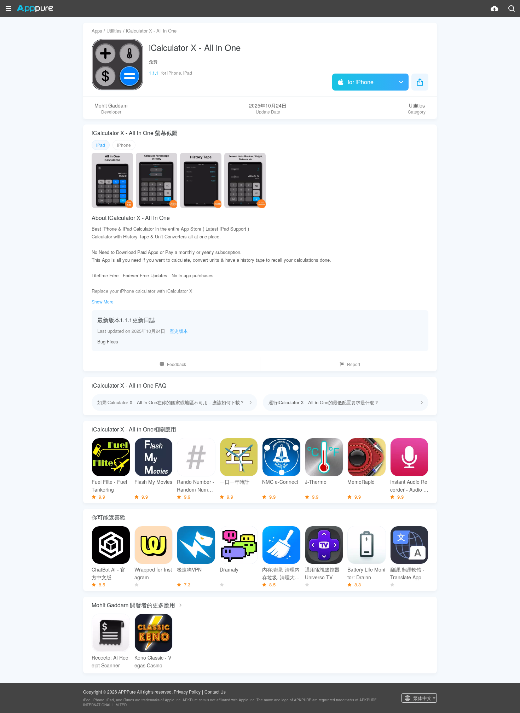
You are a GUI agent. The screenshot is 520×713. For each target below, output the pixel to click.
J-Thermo (316, 481)
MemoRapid (361, 481)
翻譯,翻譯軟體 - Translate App (407, 573)
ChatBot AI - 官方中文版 (108, 573)
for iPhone (361, 82)
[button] (8, 8)
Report (353, 364)
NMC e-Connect (280, 481)
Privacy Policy (187, 692)
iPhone (124, 145)
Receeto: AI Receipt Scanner (110, 661)
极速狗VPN (189, 569)
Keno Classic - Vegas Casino (152, 661)
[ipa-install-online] (494, 8)
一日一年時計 (234, 481)
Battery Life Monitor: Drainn (366, 573)
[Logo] (35, 8)
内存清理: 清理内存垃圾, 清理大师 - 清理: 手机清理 (281, 573)
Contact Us (215, 692)
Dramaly (229, 569)
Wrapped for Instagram (153, 573)
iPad (100, 145)
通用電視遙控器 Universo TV (322, 573)
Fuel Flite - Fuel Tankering (109, 485)
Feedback (176, 364)
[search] (511, 8)
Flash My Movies (153, 481)
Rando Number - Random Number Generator (195, 485)
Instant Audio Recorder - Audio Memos (409, 485)
